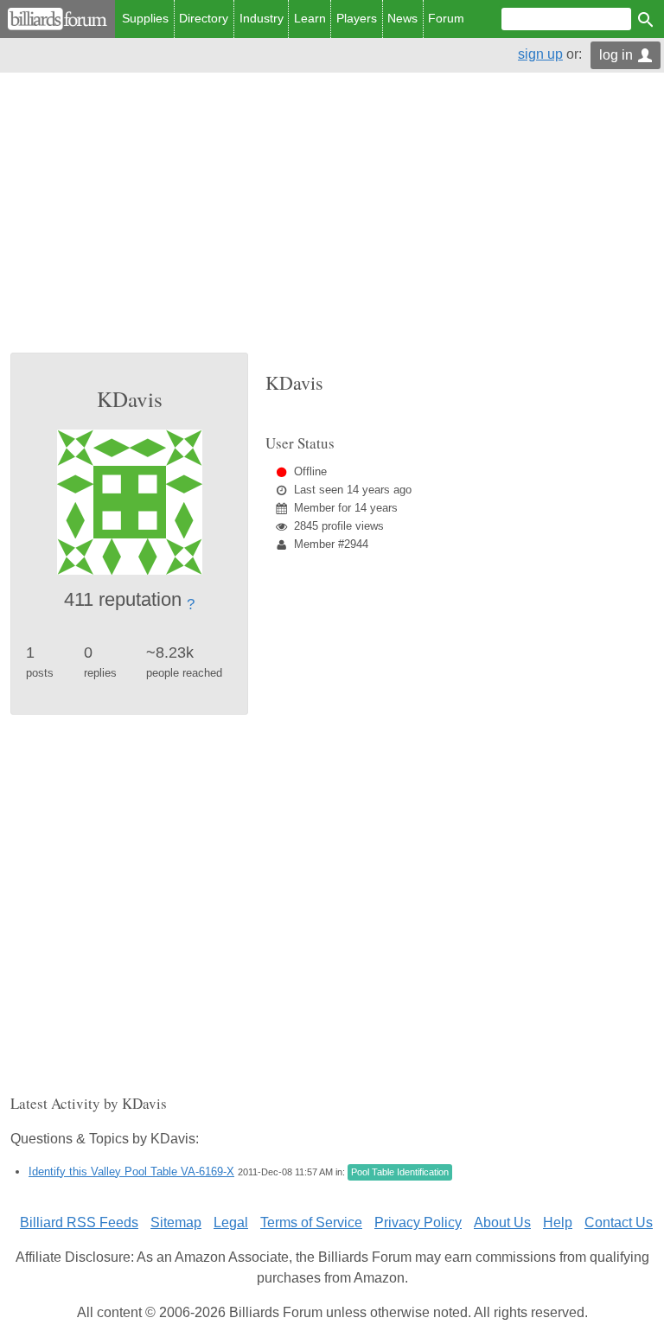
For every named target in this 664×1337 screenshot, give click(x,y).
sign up (540, 54)
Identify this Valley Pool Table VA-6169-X (131, 1171)
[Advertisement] (332, 223)
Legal (231, 1222)
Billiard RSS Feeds (79, 1222)
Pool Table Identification (400, 1172)
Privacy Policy (418, 1222)
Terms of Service (311, 1222)
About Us (502, 1222)
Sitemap (175, 1222)
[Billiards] (57, 19)
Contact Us (618, 1222)
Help (557, 1222)
